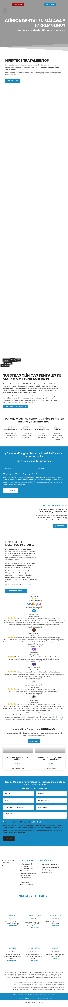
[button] (5, 10)
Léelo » (17, 763)
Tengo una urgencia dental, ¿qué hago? (17, 758)
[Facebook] (4, 870)
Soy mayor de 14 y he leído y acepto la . (28, 474)
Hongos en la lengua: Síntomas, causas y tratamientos (50, 758)
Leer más (59, 719)
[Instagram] (9, 870)
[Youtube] (14, 870)
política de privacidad (42, 474)
